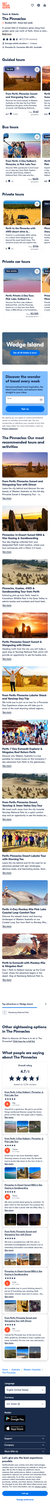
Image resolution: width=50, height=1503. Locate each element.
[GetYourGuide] (6, 5)
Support (8, 1438)
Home (5, 1369)
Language (9, 1383)
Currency (9, 1397)
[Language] (38, 5)
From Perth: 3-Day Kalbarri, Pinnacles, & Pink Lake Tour (24, 1094)
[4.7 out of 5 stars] (10, 39)
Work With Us (11, 1451)
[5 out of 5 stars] (25, 1099)
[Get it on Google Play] (14, 1419)
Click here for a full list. (24, 1041)
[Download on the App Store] (14, 1428)
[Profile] (45, 5)
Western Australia (32, 1369)
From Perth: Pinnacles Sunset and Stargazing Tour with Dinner (21, 1233)
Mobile (7, 1412)
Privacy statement (10, 429)
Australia (16, 1369)
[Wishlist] (32, 5)
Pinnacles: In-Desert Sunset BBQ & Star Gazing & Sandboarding (23, 1186)
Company (9, 1445)
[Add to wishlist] (37, 69)
